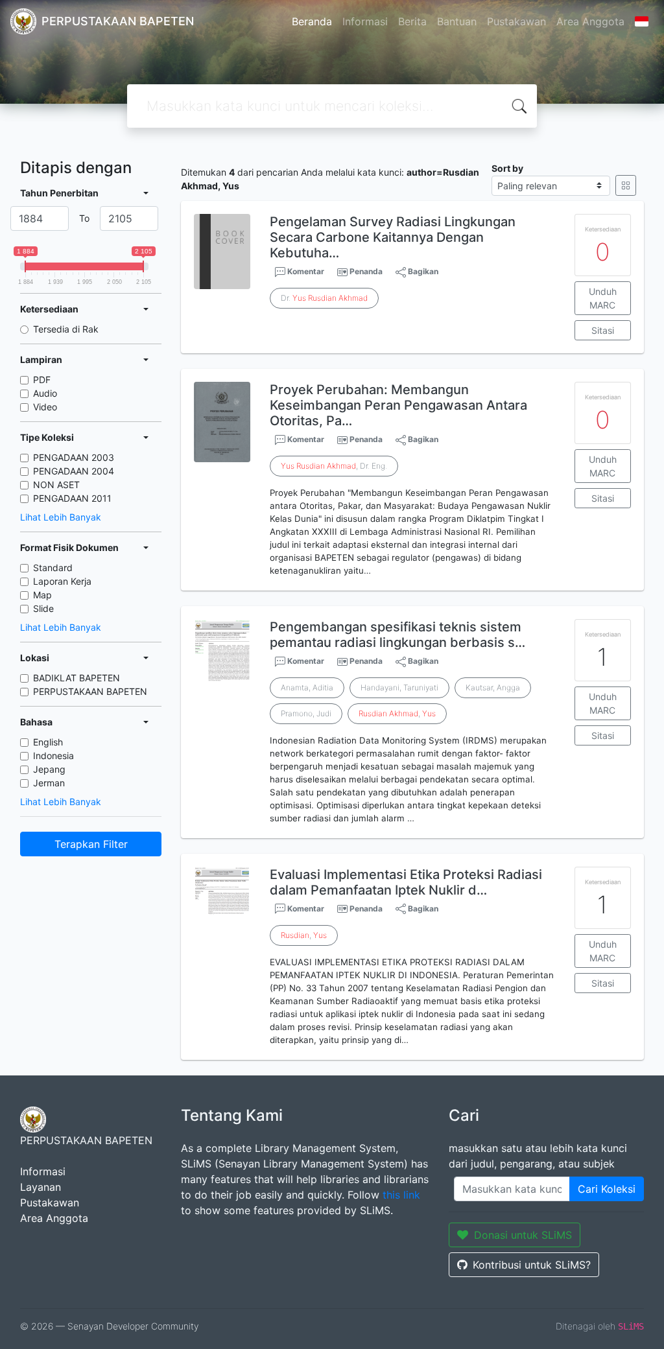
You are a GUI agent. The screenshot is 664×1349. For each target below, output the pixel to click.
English (48, 741)
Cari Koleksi (606, 1188)
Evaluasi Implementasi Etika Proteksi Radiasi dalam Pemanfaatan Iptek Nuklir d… (406, 882)
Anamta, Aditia (307, 687)
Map (42, 594)
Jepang (49, 769)
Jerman (49, 782)
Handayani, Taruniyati (399, 687)
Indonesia (53, 755)
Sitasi (602, 330)
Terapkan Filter (91, 844)
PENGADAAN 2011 (72, 498)
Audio (45, 393)
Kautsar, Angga (493, 687)
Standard (53, 567)
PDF (42, 379)
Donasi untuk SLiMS (523, 1234)
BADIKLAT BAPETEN (76, 677)
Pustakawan (516, 21)
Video (45, 406)
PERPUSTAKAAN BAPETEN (90, 691)
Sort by (507, 168)
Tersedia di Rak (66, 328)
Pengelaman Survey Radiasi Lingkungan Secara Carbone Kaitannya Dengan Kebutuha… (393, 237)
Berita (412, 21)
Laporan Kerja (62, 581)
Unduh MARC (603, 298)
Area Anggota (590, 21)
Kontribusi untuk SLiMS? (532, 1264)
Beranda (312, 21)
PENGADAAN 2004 (73, 470)
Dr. (324, 298)
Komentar (304, 271)
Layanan (40, 1186)
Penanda (366, 271)
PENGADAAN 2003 (73, 457)
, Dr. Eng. (334, 466)
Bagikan (422, 271)
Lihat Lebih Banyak (60, 516)
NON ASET (56, 484)
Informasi (365, 21)
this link (401, 1194)
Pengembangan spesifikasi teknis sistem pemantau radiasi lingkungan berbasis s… (397, 634)
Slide (43, 608)
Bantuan (457, 21)
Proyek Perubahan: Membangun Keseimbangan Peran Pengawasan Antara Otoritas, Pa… (398, 405)
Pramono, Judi (306, 713)
